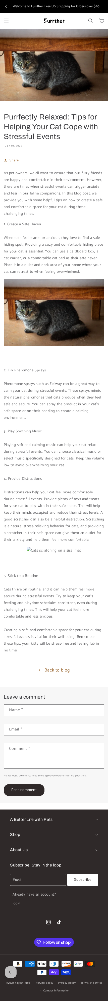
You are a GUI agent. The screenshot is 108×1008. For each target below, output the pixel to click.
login (16, 903)
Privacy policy (67, 983)
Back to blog (57, 670)
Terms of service (91, 983)
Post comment (24, 790)
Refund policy (44, 983)
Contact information (56, 990)
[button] (6, 6)
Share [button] (14, 160)
